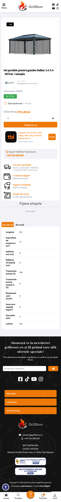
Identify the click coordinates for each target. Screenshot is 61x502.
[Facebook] (53, 4)
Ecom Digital (45, 486)
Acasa (6, 498)
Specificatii (7, 224)
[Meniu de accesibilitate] (5, 487)
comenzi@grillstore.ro (32, 434)
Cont (55, 498)
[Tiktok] (57, 4)
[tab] (8, 225)
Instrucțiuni (30, 211)
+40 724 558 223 (15, 155)
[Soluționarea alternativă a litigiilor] (30, 462)
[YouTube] (53, 8)
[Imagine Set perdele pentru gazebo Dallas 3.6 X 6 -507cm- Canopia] (29, 41)
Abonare (53, 368)
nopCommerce (26, 486)
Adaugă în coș (30, 124)
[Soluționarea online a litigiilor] (30, 471)
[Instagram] (57, 8)
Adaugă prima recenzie (27, 83)
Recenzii (20, 224)
